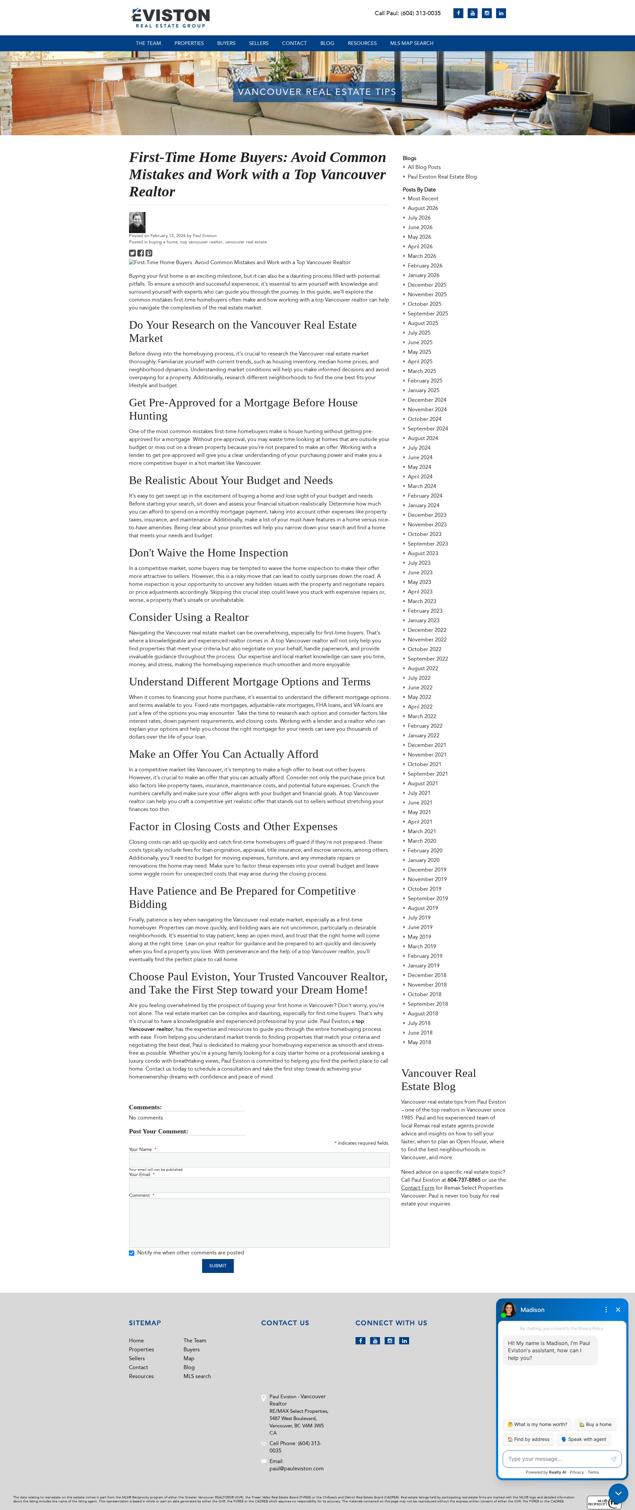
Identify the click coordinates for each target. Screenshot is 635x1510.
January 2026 (424, 275)
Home (136, 1340)
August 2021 (423, 783)
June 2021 (420, 802)
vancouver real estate (246, 241)
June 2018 (420, 1033)
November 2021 (427, 755)
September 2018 (428, 1004)
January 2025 (424, 390)
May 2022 (419, 697)
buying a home (163, 241)
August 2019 (423, 908)
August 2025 (423, 323)
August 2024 (423, 438)
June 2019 (420, 927)
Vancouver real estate (325, 353)
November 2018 (427, 985)
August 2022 (423, 668)
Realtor (231, 617)
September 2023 (428, 544)
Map (189, 1358)
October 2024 (425, 419)
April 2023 (420, 592)
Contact (294, 43)
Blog (327, 43)
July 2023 (419, 563)
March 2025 (422, 371)
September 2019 (428, 898)
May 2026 (419, 237)
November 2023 (427, 524)
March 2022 (422, 716)
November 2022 (427, 639)
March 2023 (422, 601)
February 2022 (425, 726)
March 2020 (422, 841)
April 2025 (420, 361)
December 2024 (427, 400)
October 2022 (425, 649)
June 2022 (420, 687)
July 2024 (419, 448)
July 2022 (419, 678)
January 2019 (424, 965)
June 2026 (420, 227)
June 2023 (420, 572)
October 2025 (425, 304)
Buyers (226, 43)
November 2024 (427, 409)
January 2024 (424, 505)
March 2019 (422, 946)
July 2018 (419, 1023)
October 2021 (425, 764)
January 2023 (424, 620)
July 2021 (419, 793)
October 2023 (425, 534)
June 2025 (420, 342)
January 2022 (424, 735)
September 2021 (428, 774)
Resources (362, 43)
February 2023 (425, 611)
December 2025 (427, 285)
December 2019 (427, 870)
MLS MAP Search (412, 43)
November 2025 (427, 294)
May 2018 (419, 1042)
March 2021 (422, 831)
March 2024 (422, 486)
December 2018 (427, 975)
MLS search (197, 1376)
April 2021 (420, 822)
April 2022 (420, 707)
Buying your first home (156, 276)
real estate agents (452, 1125)
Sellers (259, 43)
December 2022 (427, 630)
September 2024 (428, 429)
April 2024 (420, 476)
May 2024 (419, 467)
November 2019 (427, 879)
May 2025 (419, 352)
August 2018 (423, 1013)
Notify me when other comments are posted (190, 1252)
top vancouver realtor (201, 241)
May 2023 (419, 582)
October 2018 (425, 994)
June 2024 (420, 457)
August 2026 (423, 208)
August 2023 (423, 553)
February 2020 (425, 850)
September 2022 (428, 659)
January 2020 (424, 860)
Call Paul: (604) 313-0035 (408, 13)
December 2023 (427, 515)
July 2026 (419, 218)
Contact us (158, 1069)
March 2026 (422, 256)
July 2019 (419, 918)
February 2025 (425, 381)
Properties (189, 43)
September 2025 (428, 313)
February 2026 (425, 266)
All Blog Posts (424, 167)
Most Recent (423, 198)
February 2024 (425, 496)
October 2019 (425, 889)
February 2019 (425, 956)
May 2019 (419, 937)
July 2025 (419, 333)
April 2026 (420, 246)
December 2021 (427, 745)
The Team (148, 43)
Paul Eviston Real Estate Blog (442, 177)
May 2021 (419, 812)
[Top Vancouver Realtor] (170, 18)
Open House (471, 1141)
